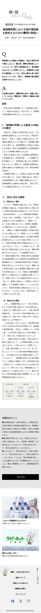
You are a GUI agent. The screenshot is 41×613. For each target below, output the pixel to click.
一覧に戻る (20, 477)
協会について (20, 577)
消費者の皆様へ (20, 589)
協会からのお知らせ (20, 583)
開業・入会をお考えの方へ (20, 572)
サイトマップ (20, 594)
